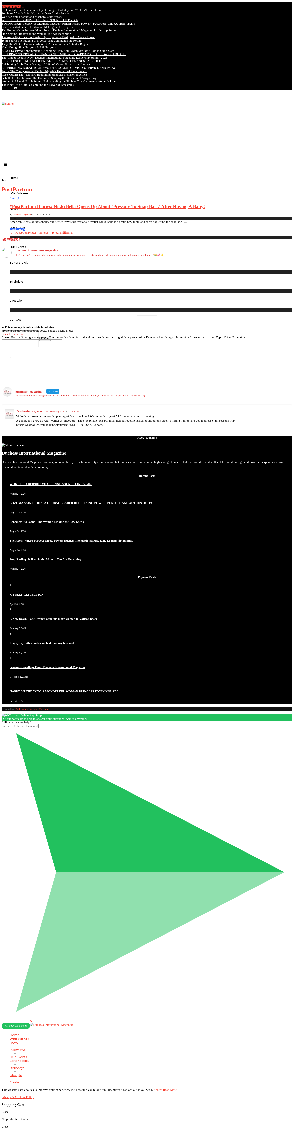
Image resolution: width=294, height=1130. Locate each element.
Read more (16, 229)
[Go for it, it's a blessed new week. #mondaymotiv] (110, 300)
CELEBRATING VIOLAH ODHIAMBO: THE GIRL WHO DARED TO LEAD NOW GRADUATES (64, 54)
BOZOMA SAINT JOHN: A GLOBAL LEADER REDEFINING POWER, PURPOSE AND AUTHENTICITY (69, 23)
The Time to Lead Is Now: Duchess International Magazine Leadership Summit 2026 (54, 57)
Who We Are (19, 193)
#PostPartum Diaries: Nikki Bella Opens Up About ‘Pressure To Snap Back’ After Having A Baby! (107, 206)
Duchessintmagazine (30, 411)
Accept (157, 1089)
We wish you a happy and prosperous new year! (32, 16)
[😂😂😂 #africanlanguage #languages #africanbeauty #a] (183, 301)
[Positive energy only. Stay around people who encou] (256, 301)
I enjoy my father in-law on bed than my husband (42, 643)
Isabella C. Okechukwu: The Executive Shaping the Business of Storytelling (49, 78)
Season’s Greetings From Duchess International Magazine (47, 667)
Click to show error (14, 334)
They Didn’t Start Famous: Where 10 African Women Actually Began (45, 44)
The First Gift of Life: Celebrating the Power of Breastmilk (38, 84)
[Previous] (22, 6)
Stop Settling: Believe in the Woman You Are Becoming (36, 33)
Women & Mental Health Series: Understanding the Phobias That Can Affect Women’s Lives (59, 81)
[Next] (23, 6)
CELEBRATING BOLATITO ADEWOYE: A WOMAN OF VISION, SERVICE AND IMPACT (60, 67)
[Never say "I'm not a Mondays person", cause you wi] (256, 265)
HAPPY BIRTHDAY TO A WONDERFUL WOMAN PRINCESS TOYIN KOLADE (64, 691)
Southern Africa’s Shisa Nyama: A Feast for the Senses (35, 13)
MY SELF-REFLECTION (27, 594)
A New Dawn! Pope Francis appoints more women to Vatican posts (53, 618)
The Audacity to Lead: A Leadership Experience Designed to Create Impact (48, 37)
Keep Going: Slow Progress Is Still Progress (29, 47)
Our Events (18, 1057)
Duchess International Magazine (32, 708)
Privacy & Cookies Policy (18, 1097)
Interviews (18, 1050)
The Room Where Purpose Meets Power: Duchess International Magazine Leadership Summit (60, 30)
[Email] (15, 88)
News (14, 1042)
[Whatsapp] (19, 88)
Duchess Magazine (22, 214)
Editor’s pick (19, 1061)
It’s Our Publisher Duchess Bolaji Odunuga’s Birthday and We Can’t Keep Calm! (52, 10)
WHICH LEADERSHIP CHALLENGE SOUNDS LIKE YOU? (40, 20)
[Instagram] (6, 88)
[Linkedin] (9, 88)
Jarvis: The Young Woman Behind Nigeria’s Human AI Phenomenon (44, 71)
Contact (15, 319)
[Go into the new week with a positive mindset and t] (37, 301)
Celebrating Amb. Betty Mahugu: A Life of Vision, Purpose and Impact (46, 64)
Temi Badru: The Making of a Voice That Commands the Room (41, 40)
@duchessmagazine (55, 411)
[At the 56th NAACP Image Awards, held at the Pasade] (110, 276)
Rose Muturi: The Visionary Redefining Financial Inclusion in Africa (44, 74)
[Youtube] (12, 88)
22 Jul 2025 (74, 411)
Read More (170, 1089)
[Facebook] (3, 88)
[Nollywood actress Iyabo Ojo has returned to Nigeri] (183, 279)
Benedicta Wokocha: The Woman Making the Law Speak (37, 27)
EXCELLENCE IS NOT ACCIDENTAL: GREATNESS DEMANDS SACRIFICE (51, 61)
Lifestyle (16, 1075)
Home (14, 178)
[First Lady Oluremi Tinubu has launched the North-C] (37, 270)
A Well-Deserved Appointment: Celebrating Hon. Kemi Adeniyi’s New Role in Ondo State (58, 50)
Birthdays (17, 1068)
